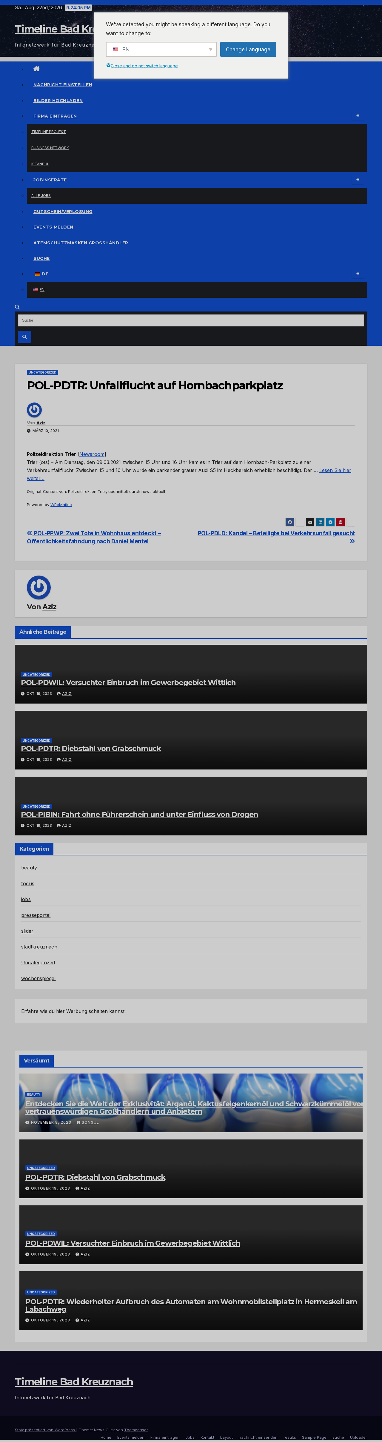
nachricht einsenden (258, 1437)
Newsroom (91, 454)
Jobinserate (50, 180)
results (290, 1437)
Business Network (50, 148)
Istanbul (40, 164)
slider (27, 931)
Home (106, 1437)
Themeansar (136, 1429)
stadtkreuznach (39, 947)
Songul (90, 1122)
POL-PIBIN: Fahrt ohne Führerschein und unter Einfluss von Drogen (139, 814)
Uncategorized (42, 372)
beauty (29, 868)
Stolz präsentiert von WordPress (45, 1429)
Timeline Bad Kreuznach (74, 29)
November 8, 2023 (52, 1122)
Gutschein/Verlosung (63, 211)
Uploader (358, 1437)
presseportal (35, 915)
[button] (17, 307)
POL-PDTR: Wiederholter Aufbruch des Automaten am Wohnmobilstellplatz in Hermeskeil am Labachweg (191, 1305)
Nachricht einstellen (62, 84)
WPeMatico (61, 504)
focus (27, 883)
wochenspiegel (38, 978)
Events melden (53, 227)
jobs (26, 899)
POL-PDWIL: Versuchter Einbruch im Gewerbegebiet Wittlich (128, 682)
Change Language (248, 49)
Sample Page (314, 1437)
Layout (226, 1437)
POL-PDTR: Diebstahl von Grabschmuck (91, 748)
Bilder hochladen (58, 100)
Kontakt (207, 1437)
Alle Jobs (41, 195)
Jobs (190, 1437)
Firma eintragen (55, 116)
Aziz (40, 422)
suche (41, 258)
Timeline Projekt (48, 131)
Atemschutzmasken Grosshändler (80, 243)
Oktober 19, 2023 (51, 1188)
